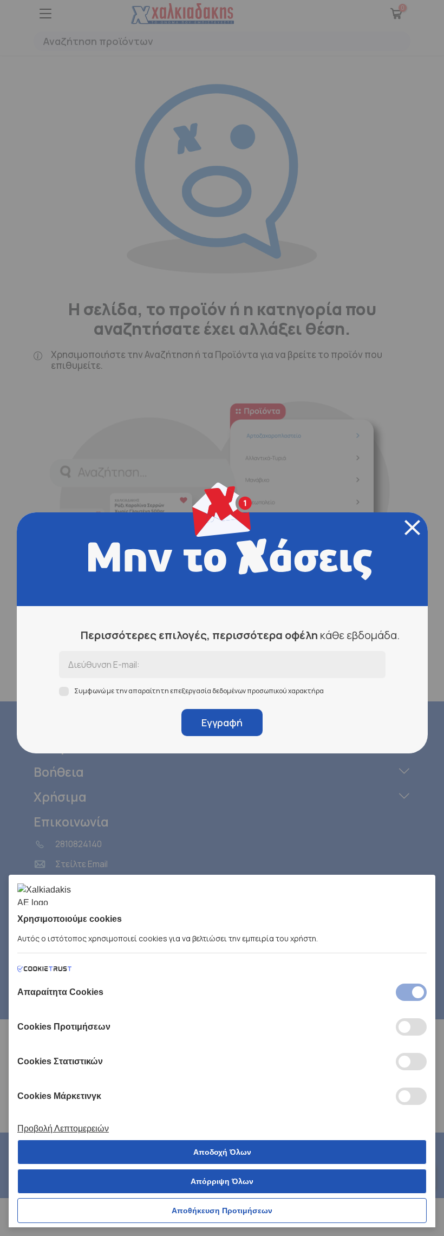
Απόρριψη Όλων (222, 1181)
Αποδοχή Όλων (222, 1152)
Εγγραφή (222, 722)
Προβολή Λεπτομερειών (63, 1128)
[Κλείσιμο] (412, 527)
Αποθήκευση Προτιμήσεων (222, 1210)
